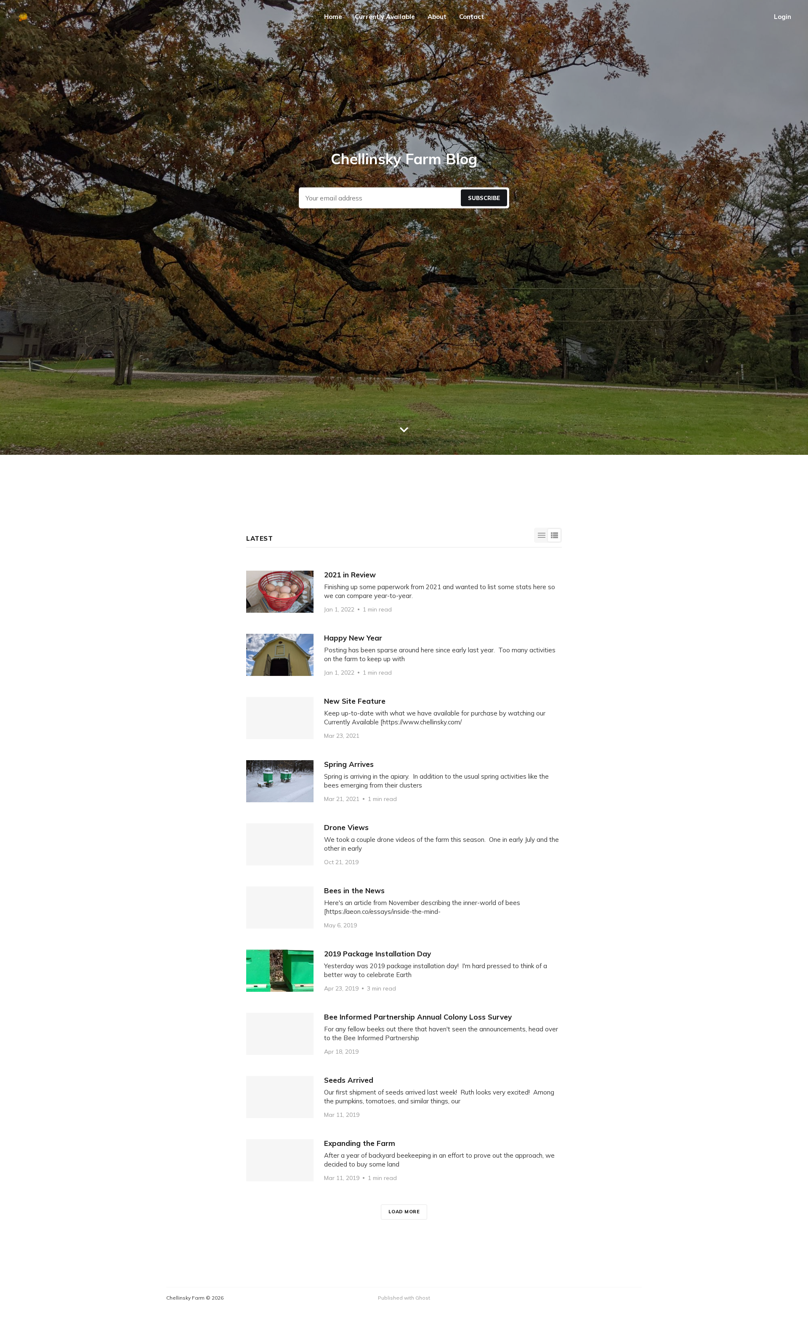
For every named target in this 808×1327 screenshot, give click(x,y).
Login (782, 17)
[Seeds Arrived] (404, 1097)
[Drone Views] (404, 844)
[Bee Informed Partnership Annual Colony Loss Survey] (404, 1033)
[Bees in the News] (404, 907)
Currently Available (385, 17)
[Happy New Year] (404, 654)
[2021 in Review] (404, 591)
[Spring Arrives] (404, 781)
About (437, 17)
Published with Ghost (404, 1298)
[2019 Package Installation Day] (404, 970)
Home (333, 17)
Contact (471, 17)
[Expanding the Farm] (404, 1160)
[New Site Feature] (404, 718)
